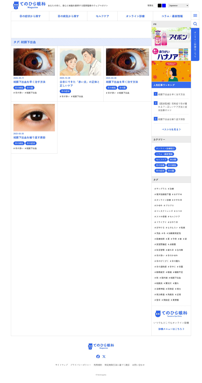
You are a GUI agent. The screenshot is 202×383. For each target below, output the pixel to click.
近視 (179, 294)
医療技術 (160, 238)
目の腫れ (176, 260)
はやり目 (174, 222)
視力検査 (160, 294)
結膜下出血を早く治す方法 (171, 94)
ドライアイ (161, 222)
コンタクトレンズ (164, 210)
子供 (175, 238)
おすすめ (178, 194)
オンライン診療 (135, 16)
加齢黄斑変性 (174, 233)
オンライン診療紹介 (165, 148)
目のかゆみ (173, 255)
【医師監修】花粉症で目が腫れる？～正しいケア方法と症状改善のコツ (172, 107)
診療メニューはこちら (170, 329)
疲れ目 (171, 249)
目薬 (181, 266)
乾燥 (183, 227)
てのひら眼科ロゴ (171, 314)
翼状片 (168, 283)
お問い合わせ (138, 364)
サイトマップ (61, 364)
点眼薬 (173, 244)
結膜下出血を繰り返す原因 (171, 119)
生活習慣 (160, 249)
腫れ (177, 283)
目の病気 (172, 165)
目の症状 (160, 170)
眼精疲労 (160, 272)
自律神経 (160, 288)
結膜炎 (159, 283)
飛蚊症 (166, 299)
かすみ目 (178, 199)
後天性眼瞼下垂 (163, 194)
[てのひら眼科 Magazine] (29, 5)
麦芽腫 (176, 299)
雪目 (158, 299)
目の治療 (160, 165)
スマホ (179, 210)
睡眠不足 (179, 272)
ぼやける (160, 227)
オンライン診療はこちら (195, 44)
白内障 (180, 249)
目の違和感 (161, 266)
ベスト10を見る (170, 129)
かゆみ (159, 205)
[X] (104, 356)
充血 (158, 233)
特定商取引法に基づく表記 (117, 364)
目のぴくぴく (162, 260)
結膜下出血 (176, 277)
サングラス (161, 188)
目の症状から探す (30, 16)
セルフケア (102, 16)
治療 (172, 188)
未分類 (173, 159)
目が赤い (160, 255)
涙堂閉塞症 (161, 244)
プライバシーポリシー (80, 364)
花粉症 (171, 288)
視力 (179, 288)
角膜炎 (171, 294)
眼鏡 (170, 272)
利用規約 (98, 364)
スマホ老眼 (161, 216)
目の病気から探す (68, 16)
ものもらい (173, 227)
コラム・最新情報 (172, 16)
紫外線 (164, 277)
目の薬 (171, 170)
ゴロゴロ (169, 205)
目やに (173, 266)
